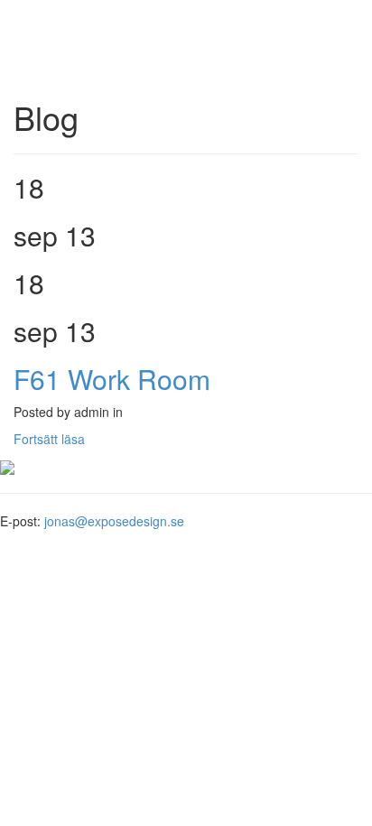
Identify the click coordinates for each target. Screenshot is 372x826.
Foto (49, 27)
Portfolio (59, 9)
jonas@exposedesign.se (114, 521)
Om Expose (69, 45)
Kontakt (57, 63)
